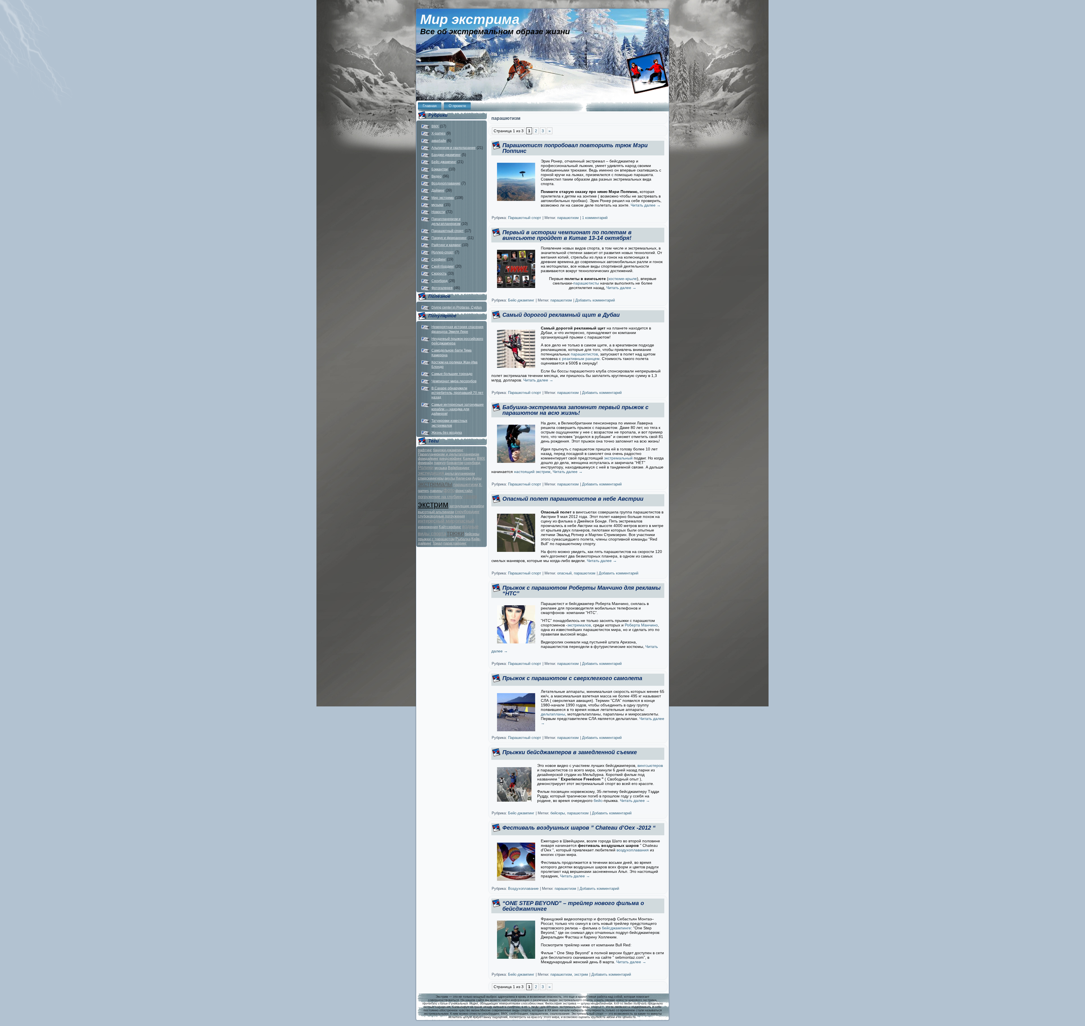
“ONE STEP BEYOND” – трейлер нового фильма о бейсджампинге (573, 906)
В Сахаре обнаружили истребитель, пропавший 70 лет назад (457, 393)
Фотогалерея (442, 288)
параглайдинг (454, 543)
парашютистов (584, 354)
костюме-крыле (622, 278)
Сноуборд (439, 281)
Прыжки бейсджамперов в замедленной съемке (569, 752)
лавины (436, 491)
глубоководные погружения (441, 516)
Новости (438, 212)
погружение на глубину (440, 496)
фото (449, 490)
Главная (430, 106)
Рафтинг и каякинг (446, 245)
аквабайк (438, 141)
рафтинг (425, 450)
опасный (464, 521)
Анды (476, 478)
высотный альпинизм (436, 512)
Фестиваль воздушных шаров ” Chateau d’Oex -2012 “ (579, 828)
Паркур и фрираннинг (448, 238)
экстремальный (618, 458)
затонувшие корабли (466, 506)
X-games (438, 133)
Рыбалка (462, 539)
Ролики (426, 467)
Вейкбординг (459, 468)
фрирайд (425, 463)
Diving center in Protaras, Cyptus (456, 307)
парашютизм (465, 484)
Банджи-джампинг (446, 155)
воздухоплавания (633, 850)
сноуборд (472, 463)
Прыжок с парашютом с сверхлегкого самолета (572, 678)
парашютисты (586, 283)
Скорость (438, 274)
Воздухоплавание (445, 183)
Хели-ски (463, 478)
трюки (455, 533)
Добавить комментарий (595, 300)
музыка (437, 205)
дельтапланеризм (460, 473)
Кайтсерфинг (450, 527)
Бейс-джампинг (443, 162)
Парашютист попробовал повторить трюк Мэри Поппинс (575, 148)
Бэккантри (439, 169)
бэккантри (454, 463)
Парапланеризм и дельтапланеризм (448, 454)
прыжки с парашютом (436, 539)
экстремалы (435, 483)
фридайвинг (428, 458)
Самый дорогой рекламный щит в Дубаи (561, 315)
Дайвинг (437, 190)
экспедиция (431, 473)
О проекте (457, 106)
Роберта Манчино (641, 625)
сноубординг (467, 511)
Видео (436, 176)
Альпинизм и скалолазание (453, 148)
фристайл (463, 491)
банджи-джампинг (448, 450)
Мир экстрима (470, 19)
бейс (598, 800)
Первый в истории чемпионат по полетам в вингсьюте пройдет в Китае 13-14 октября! (567, 235)
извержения (428, 527)
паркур (440, 463)
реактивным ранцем (581, 358)
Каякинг (469, 458)
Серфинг (438, 259)
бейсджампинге (616, 928)
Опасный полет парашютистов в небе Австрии (572, 499)
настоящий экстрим (532, 471)
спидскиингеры (431, 478)
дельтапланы (553, 714)
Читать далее (646, 205)
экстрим (433, 504)
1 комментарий (594, 218)
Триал (437, 543)
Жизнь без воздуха (446, 433)
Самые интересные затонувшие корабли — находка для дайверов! (457, 409)
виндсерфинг (450, 458)
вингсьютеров (650, 765)
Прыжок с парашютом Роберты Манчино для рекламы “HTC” (581, 590)
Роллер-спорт (442, 252)
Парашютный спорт (447, 231)
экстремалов (579, 625)
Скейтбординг (442, 266)
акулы (449, 478)
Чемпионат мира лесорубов (453, 381)
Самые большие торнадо (451, 374)
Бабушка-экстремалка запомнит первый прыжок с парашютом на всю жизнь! (575, 410)
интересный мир (436, 521)
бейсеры (472, 534)
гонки (470, 496)
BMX (435, 126)
